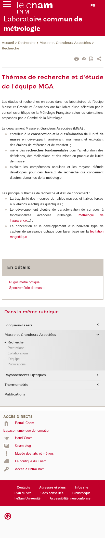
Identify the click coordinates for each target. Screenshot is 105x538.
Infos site (81, 487)
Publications (17, 364)
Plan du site (23, 493)
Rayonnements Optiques (25, 375)
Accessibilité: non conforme (70, 498)
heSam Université (28, 498)
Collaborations (18, 353)
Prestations (16, 348)
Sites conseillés (52, 493)
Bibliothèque (81, 493)
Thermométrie (16, 385)
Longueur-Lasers (18, 325)
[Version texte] (84, 59)
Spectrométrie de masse (27, 288)
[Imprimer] (76, 59)
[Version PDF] (91, 59)
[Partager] (99, 59)
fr (92, 6)
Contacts (23, 487)
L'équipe (14, 359)
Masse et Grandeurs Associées (65, 43)
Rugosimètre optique (24, 282)
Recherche (26, 43)
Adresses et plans (52, 487)
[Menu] (7, 5)
